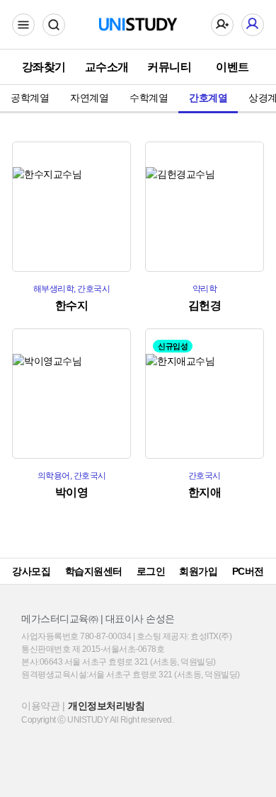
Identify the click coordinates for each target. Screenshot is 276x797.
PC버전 (248, 571)
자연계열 (89, 97)
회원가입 (198, 571)
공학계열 (30, 97)
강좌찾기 (44, 67)
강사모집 (31, 571)
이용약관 (40, 705)
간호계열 (208, 97)
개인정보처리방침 (106, 705)
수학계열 (149, 97)
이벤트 (232, 67)
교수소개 (107, 67)
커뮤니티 (169, 67)
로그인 (151, 571)
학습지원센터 (93, 571)
